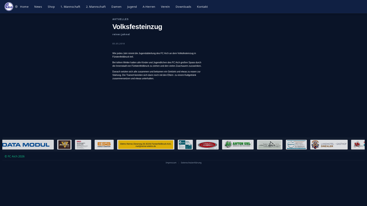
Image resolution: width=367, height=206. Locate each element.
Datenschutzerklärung (191, 163)
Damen (116, 7)
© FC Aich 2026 (15, 156)
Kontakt (202, 7)
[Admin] (16, 7)
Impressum (171, 163)
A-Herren (149, 7)
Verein (165, 7)
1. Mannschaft (70, 7)
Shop (51, 7)
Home (24, 7)
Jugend (132, 7)
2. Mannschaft (96, 7)
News (38, 7)
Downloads (183, 7)
